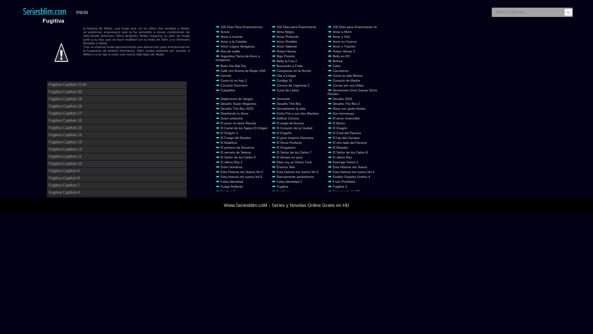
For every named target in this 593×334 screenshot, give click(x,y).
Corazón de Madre (346, 80)
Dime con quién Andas (349, 108)
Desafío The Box (289, 104)
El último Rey (342, 157)
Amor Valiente (287, 46)
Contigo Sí (284, 80)
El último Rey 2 (232, 162)
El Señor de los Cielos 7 (294, 152)
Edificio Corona (288, 118)
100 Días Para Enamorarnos (241, 27)
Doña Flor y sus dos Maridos (298, 113)
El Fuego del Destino (236, 138)
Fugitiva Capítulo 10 (65, 164)
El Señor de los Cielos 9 (238, 157)
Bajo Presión (286, 56)
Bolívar (338, 61)
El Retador (340, 147)
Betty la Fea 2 (287, 61)
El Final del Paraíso (347, 133)
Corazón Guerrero (234, 85)
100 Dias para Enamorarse (296, 27)
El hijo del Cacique (346, 138)
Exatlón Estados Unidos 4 (351, 177)
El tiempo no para (290, 157)
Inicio (82, 12)
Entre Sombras (232, 167)
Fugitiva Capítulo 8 (64, 178)
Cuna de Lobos (288, 90)
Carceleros (341, 71)
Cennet (226, 75)
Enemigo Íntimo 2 (345, 162)
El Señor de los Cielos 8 (350, 152)
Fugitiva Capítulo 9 (64, 171)
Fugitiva (282, 186)
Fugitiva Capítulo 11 (65, 156)
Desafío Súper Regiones (238, 104)
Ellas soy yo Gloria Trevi (294, 162)
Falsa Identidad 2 (289, 181)
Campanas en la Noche (294, 71)
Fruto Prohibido (344, 181)
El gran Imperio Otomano (295, 138)
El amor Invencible (346, 118)
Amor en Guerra (344, 41)
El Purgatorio (286, 147)
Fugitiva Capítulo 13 (65, 142)
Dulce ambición (232, 118)
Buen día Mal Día (233, 66)
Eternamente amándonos (295, 177)
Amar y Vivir (341, 37)
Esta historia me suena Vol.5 (241, 177)
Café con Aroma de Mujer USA (243, 71)
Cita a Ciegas (286, 75)
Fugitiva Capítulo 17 (65, 113)
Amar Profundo (288, 37)
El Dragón (340, 128)
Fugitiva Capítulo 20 (65, 92)
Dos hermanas (343, 113)
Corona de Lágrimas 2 (293, 85)
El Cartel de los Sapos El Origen (244, 128)
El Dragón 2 (229, 133)
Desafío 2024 (342, 99)
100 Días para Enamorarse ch (355, 27)
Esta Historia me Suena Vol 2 (242, 172)
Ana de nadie (230, 51)
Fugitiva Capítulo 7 (64, 185)
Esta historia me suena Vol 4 (353, 172)
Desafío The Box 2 (346, 104)
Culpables (228, 90)
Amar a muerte (232, 37)
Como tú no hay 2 (234, 80)
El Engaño (284, 133)
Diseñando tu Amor (235, 113)
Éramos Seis (286, 167)
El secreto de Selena (236, 152)
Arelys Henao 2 (344, 51)
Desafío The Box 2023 (237, 108)
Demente (283, 99)
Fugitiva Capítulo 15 (65, 128)
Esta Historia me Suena (350, 167)
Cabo (337, 66)
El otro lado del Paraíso (350, 143)
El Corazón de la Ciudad (294, 128)
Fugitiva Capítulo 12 (65, 149)
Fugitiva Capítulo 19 (65, 99)
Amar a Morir (342, 32)
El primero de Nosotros (237, 147)
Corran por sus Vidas (348, 85)
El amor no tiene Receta (238, 123)
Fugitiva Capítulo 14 (65, 135)
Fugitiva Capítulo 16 (65, 120)
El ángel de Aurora (290, 123)
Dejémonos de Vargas (237, 99)
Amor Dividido (287, 41)
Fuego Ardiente (232, 186)
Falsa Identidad (232, 181)
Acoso (225, 32)
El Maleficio (229, 143)
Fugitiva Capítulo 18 (65, 106)
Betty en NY (341, 56)
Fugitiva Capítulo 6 (64, 192)
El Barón (339, 123)
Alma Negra (285, 32)
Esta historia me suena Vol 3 (297, 172)
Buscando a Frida (290, 66)
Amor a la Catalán (234, 41)
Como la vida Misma (348, 75)
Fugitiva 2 (340, 186)
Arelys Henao (286, 51)
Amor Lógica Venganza (238, 46)
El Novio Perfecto (289, 143)
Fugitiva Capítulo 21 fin (68, 85)
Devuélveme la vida (291, 108)
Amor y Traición (344, 46)
